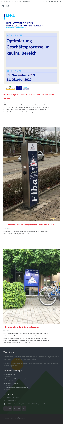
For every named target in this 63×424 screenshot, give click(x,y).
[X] (46, 1)
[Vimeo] (15, 408)
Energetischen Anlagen (10, 383)
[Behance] (54, 1)
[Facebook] (43, 1)
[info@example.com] (5, 398)
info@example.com (13, 398)
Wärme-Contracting (9, 374)
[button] (27, 1)
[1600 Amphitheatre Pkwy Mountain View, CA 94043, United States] (5, 404)
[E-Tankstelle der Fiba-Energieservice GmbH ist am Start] (31, 174)
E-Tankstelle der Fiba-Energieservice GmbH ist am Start (28, 224)
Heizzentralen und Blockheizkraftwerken (15, 387)
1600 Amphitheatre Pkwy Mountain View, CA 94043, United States (27, 404)
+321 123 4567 (11, 401)
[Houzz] (57, 1)
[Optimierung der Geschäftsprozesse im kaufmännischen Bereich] (31, 51)
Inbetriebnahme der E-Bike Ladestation (21, 327)
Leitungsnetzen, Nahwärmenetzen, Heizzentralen (18, 379)
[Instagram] (60, 1)
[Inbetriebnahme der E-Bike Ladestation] (31, 286)
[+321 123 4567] (5, 401)
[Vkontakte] (49, 1)
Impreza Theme (13, 418)
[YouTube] (52, 1)
